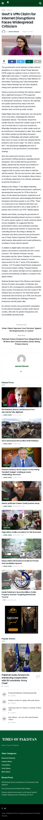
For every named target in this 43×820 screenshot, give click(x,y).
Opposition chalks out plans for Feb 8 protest (21, 532)
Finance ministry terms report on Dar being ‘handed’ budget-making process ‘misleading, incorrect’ (20, 472)
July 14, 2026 (17, 415)
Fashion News (7, 761)
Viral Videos (6, 768)
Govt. (5, 405)
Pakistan (9, 10)
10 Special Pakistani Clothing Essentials (22, 693)
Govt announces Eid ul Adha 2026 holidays (20, 440)
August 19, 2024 (27, 32)
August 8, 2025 (12, 600)
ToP (4, 600)
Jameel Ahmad (13, 32)
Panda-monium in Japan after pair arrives (23, 700)
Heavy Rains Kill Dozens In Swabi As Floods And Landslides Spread (20, 562)
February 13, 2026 (19, 506)
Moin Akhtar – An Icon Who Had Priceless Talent (23, 718)
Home (3, 10)
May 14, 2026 (17, 477)
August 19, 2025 (18, 566)
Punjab (6, 499)
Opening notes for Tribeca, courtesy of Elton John (24, 709)
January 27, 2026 (19, 535)
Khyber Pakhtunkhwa (11, 556)
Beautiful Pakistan (8, 758)
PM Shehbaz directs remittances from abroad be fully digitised (18, 410)
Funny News (6, 765)
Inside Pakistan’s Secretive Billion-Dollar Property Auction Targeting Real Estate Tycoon (19, 594)
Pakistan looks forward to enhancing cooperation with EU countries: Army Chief (15, 679)
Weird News (6, 772)
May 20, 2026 (17, 444)
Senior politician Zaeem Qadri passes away (20, 503)
